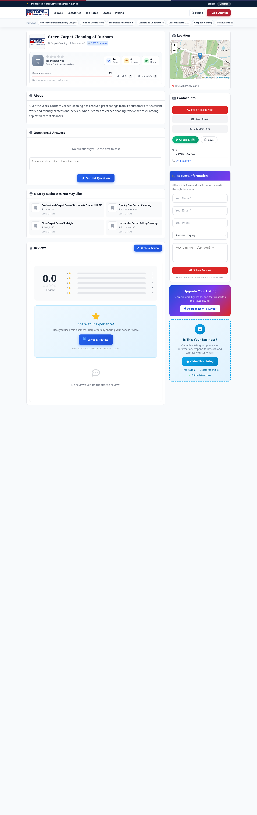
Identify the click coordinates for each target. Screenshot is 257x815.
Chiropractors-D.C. (179, 22)
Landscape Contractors (151, 22)
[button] (200, 56)
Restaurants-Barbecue (229, 22)
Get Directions (202, 128)
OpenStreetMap (222, 77)
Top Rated (92, 13)
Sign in (211, 3)
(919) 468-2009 (183, 161)
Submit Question (98, 178)
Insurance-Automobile (121, 22)
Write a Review (150, 248)
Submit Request (202, 270)
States (107, 13)
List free (224, 3)
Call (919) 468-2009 (202, 110)
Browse (58, 13)
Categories (74, 13)
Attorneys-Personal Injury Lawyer (58, 22)
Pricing (119, 13)
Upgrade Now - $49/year (201, 308)
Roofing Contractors (93, 22)
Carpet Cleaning (203, 22)
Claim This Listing (202, 361)
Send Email (202, 119)
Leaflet (207, 77)
